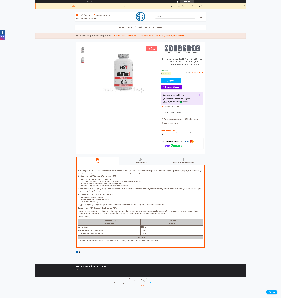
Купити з (168, 87)
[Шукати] (193, 16)
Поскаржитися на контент (141, 283)
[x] (79, 252)
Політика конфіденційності (158, 283)
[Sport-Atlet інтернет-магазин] (140, 16)
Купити (172, 81)
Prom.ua (151, 279)
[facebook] (77, 252)
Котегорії (132, 27)
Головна (122, 27)
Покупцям (157, 27)
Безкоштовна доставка (172, 112)
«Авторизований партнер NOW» (87, 270)
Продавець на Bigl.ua (140, 281)
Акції (140, 27)
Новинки (147, 27)
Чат (273, 292)
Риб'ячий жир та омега (102, 36)
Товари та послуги (86, 36)
